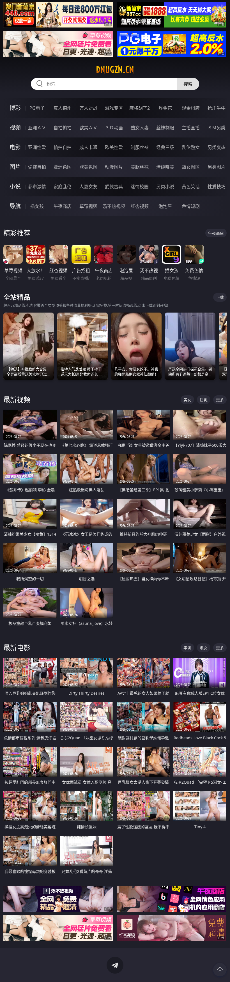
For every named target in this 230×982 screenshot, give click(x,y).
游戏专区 (114, 108)
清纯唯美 (165, 167)
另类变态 (217, 147)
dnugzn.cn (115, 69)
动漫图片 (114, 167)
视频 (15, 127)
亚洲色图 (63, 167)
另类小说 (165, 186)
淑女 (204, 647)
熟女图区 (191, 167)
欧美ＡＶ (88, 128)
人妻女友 (88, 186)
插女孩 (37, 206)
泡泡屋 (165, 206)
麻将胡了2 (139, 108)
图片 (15, 167)
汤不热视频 (114, 206)
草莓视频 (88, 206)
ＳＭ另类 (217, 128)
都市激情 (37, 186)
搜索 (187, 84)
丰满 (187, 647)
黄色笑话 (191, 186)
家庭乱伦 (63, 186)
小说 (15, 186)
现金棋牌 (191, 108)
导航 (15, 206)
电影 (15, 147)
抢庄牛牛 (217, 108)
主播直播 (191, 128)
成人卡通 (88, 147)
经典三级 (165, 147)
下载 (220, 297)
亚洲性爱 (37, 147)
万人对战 (88, 108)
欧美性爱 (114, 147)
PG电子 (37, 108)
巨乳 (204, 399)
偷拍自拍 (63, 147)
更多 (220, 399)
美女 (187, 399)
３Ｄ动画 (114, 128)
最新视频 (16, 399)
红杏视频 (140, 206)
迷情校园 (140, 186)
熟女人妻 (140, 128)
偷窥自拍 (37, 167)
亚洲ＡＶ (37, 128)
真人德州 (63, 108)
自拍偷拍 (63, 128)
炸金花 (165, 108)
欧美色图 (88, 167)
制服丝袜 (140, 147)
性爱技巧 (217, 186)
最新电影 (16, 647)
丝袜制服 (165, 128)
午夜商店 (63, 206)
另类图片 (217, 167)
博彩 (15, 108)
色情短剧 (191, 206)
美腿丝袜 (140, 167)
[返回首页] (220, 969)
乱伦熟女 (191, 147)
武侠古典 (114, 186)
